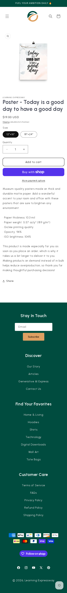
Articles (33, 374)
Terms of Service (33, 485)
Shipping (6, 122)
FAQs (33, 492)
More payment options (33, 180)
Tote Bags (33, 459)
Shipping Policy (33, 515)
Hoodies (33, 422)
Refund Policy (33, 507)
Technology (33, 437)
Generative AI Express (33, 381)
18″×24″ (28, 134)
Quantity (7, 142)
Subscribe (33, 336)
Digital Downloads (33, 444)
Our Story (33, 366)
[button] (7, 16)
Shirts (34, 429)
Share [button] (10, 280)
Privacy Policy (33, 500)
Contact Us (33, 388)
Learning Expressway (39, 580)
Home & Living (33, 414)
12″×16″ (10, 134)
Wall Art (33, 452)
